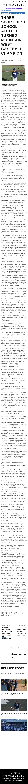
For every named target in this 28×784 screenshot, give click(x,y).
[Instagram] (16, 1)
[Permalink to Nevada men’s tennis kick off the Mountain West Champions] (14, 705)
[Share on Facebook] (18, 60)
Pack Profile (13, 13)
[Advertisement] (14, 751)
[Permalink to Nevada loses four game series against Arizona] (14, 725)
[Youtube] (22, 1)
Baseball (5, 13)
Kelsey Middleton (6, 676)
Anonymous (4, 60)
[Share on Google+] (23, 60)
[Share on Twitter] (20, 60)
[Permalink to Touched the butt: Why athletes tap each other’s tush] (14, 685)
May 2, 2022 (14, 696)
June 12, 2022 (15, 676)
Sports (22, 13)
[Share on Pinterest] (26, 60)
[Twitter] (19, 1)
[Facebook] (13, 1)
